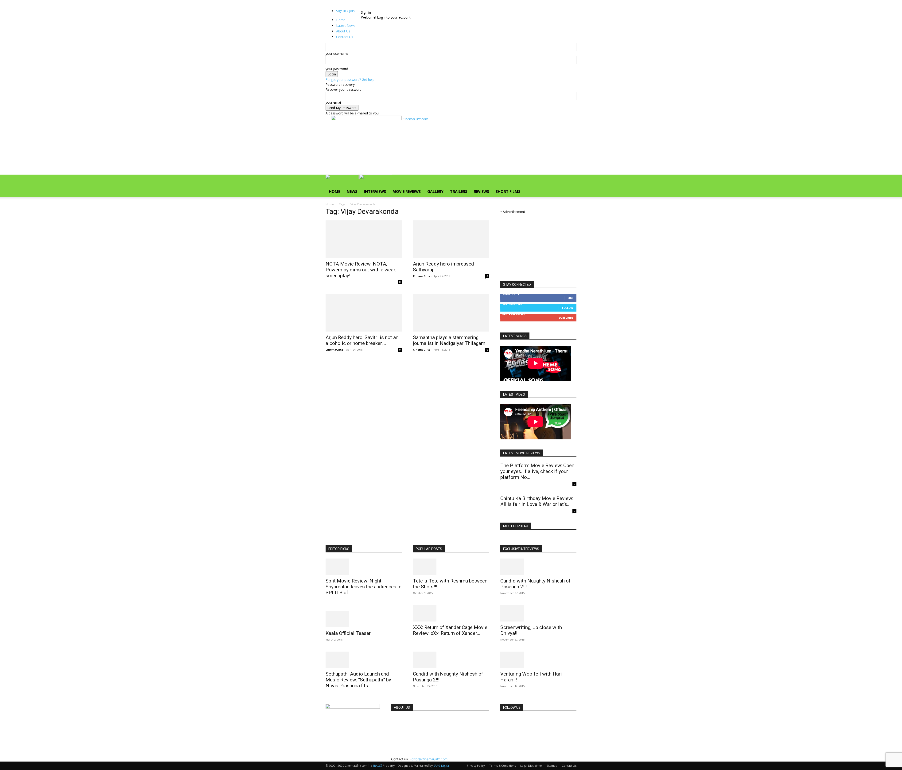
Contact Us (569, 766)
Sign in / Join (345, 11)
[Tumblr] (379, 7)
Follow (567, 307)
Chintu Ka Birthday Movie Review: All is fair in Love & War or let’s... (536, 501)
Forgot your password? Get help (350, 79)
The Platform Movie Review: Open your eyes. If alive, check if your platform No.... (537, 471)
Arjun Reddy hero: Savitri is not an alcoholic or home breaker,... (362, 340)
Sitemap (552, 766)
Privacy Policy (476, 766)
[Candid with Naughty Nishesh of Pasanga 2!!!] (451, 660)
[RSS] (375, 7)
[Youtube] (389, 7)
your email (334, 102)
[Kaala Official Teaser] (364, 619)
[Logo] (342, 178)
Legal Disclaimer (531, 766)
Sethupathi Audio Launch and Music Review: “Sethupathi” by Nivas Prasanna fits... (358, 679)
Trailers (458, 191)
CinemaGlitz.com (405, 720)
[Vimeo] (386, 7)
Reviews (481, 191)
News (352, 191)
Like (570, 298)
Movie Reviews (407, 191)
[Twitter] (382, 7)
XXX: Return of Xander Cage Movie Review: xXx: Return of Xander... (450, 630)
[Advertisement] (416, 156)
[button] (570, 180)
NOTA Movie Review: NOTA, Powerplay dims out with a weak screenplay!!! (361, 269)
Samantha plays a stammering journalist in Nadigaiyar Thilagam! (449, 340)
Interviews (375, 191)
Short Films (508, 191)
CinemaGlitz (421, 276)
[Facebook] (368, 7)
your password (337, 68)
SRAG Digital (441, 766)
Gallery (435, 191)
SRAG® (377, 766)
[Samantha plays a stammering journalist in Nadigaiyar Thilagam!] (451, 313)
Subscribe (566, 317)
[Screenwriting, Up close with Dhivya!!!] (538, 613)
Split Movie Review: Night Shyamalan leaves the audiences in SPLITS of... (363, 586)
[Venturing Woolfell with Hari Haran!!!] (538, 660)
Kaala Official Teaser (348, 633)
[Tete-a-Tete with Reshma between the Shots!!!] (451, 567)
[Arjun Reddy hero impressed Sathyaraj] (451, 239)
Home (334, 191)
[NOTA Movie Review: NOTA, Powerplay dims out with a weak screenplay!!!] (364, 239)
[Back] (397, 7)
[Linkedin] (372, 7)
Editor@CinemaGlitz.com (428, 759)
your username (337, 53)
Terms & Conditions (502, 766)
